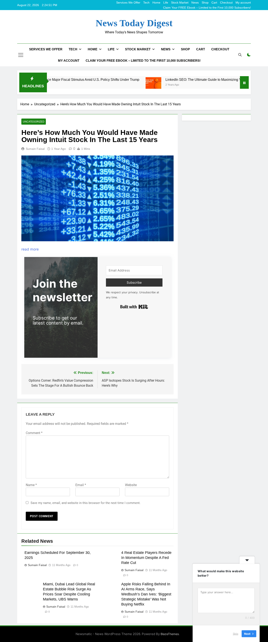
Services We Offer (128, 2)
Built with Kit (134, 307)
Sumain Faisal (35, 148)
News (195, 2)
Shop (205, 2)
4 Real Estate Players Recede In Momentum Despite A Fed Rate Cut (146, 558)
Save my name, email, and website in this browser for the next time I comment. (85, 503)
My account (243, 2)
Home (156, 2)
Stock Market (179, 2)
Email (80, 485)
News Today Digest (134, 23)
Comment (34, 433)
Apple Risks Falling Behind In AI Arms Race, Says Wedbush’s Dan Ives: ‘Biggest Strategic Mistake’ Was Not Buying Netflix (146, 594)
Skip (235, 633)
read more (30, 249)
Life (165, 2)
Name (31, 485)
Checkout (226, 2)
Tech (146, 2)
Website (131, 485)
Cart (214, 2)
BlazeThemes (170, 634)
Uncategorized (33, 121)
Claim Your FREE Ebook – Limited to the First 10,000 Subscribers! (207, 7)
